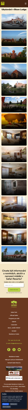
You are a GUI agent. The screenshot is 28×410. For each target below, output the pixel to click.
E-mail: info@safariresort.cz (14, 343)
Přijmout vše (5, 404)
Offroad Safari (14, 315)
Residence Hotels (14, 334)
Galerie (14, 321)
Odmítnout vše (13, 404)
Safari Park (14, 312)
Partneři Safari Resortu (14, 362)
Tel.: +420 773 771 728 (14, 340)
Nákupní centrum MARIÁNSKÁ (14, 359)
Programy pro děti (14, 318)
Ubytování (14, 324)
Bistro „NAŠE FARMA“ (14, 328)
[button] (14, 29)
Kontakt (14, 331)
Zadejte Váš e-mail (14, 289)
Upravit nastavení (6, 406)
